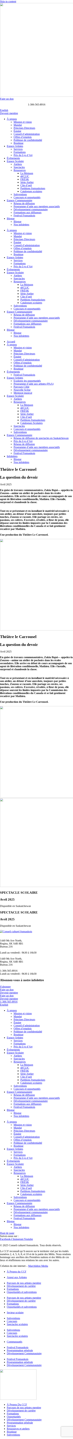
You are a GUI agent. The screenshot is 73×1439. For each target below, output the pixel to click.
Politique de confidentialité (28, 140)
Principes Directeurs (24, 128)
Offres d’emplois (23, 137)
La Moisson (26, 173)
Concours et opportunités (27, 197)
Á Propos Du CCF (17, 1404)
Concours (12, 1321)
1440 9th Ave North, (11, 940)
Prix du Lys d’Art (23, 155)
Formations (20, 152)
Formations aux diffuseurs (27, 212)
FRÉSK (24, 179)
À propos (12, 119)
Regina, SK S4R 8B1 (11, 943)
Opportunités (14, 1416)
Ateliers (18, 164)
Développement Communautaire (24, 1353)
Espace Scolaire (15, 161)
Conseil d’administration (27, 134)
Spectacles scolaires (17, 1324)
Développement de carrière (21, 1286)
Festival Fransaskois (24, 215)
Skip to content (8, 1)
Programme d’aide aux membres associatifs (37, 206)
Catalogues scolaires (31, 191)
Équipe (17, 131)
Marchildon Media (38, 1265)
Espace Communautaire (19, 200)
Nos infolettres (21, 224)
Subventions (20, 194)
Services (18, 149)
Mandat (18, 125)
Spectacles (19, 167)
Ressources (20, 170)
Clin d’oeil (26, 185)
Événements (13, 158)
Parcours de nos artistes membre (24, 1283)
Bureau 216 (6, 946)
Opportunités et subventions (22, 1292)
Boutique (18, 143)
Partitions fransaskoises (32, 188)
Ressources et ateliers (18, 1428)
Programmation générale (20, 1350)
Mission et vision (23, 122)
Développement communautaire (31, 209)
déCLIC (24, 176)
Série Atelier (27, 182)
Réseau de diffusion (24, 203)
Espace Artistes (15, 146)
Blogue (11, 218)
